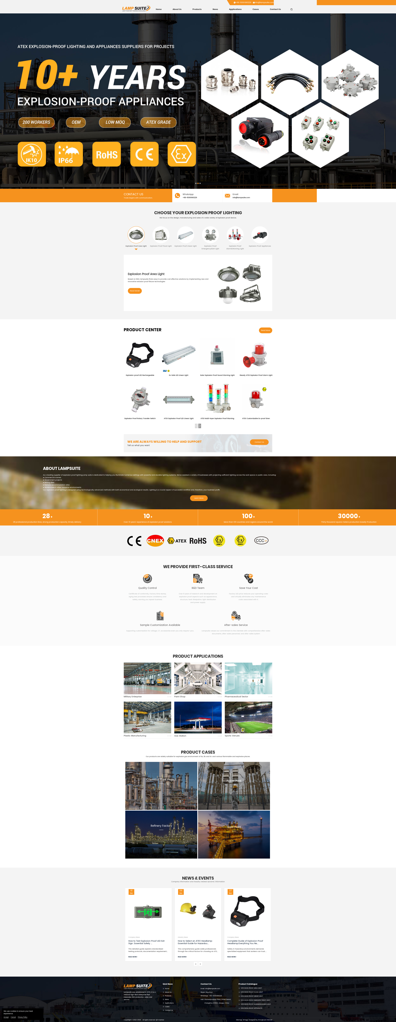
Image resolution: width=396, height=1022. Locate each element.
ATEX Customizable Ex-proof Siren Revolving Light (256, 418)
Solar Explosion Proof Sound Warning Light (217, 375)
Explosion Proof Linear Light (186, 246)
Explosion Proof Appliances (260, 246)
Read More (134, 291)
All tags (245, 1020)
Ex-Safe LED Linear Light (178, 375)
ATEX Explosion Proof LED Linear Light (179, 418)
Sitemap (239, 1020)
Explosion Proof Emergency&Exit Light (210, 247)
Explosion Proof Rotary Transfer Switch (140, 418)
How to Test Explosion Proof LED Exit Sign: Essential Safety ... (146, 942)
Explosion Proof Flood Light (161, 246)
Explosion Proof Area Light (136, 246)
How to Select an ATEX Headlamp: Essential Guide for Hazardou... (195, 942)
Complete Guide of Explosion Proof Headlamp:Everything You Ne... (245, 942)
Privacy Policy (22, 1017)
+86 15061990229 (243, 2)
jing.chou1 (209, 992)
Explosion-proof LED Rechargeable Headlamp (140, 375)
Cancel (13, 1017)
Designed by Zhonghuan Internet (260, 1020)
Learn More (198, 498)
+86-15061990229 (215, 996)
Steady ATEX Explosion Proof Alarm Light (256, 375)
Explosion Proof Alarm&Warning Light (235, 247)
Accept (6, 1017)
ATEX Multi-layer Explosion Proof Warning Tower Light (217, 418)
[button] (196, 183)
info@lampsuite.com (264, 2)
